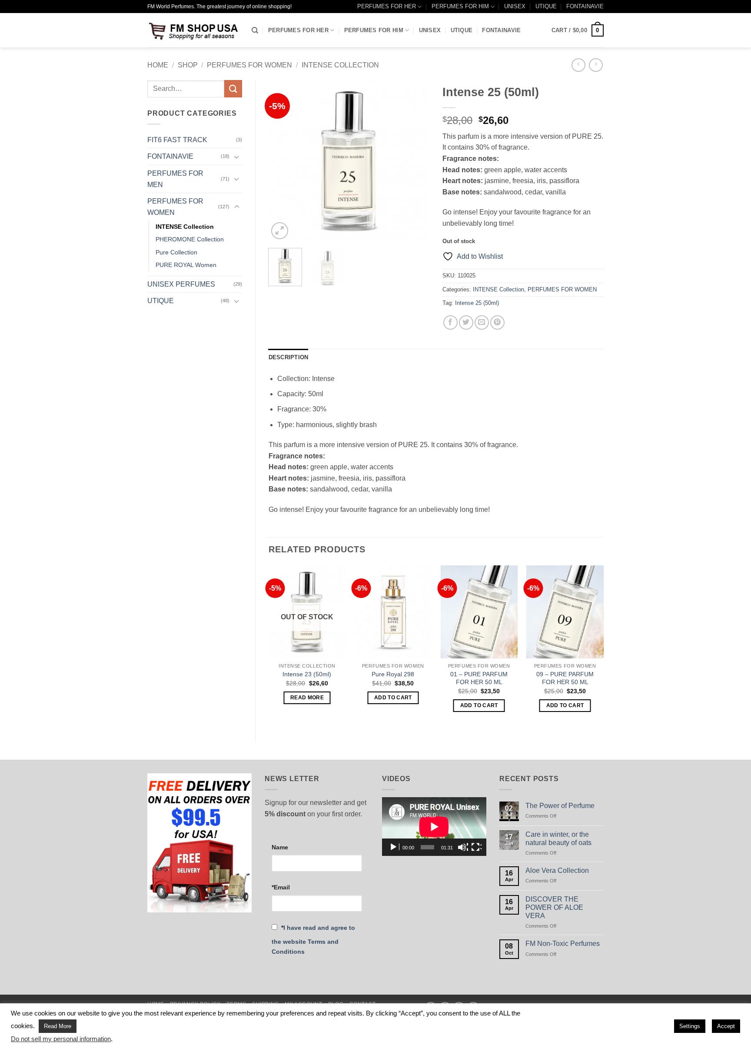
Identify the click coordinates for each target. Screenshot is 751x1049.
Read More (57, 1026)
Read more (307, 697)
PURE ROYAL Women (186, 264)
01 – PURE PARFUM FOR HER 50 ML (479, 678)
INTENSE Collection (340, 65)
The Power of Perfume (560, 805)
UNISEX (514, 6)
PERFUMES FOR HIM (460, 6)
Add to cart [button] (393, 697)
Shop (188, 65)
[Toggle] (237, 156)
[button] (578, 30)
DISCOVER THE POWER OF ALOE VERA (554, 907)
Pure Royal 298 (393, 674)
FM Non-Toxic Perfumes (562, 943)
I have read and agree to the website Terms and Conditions (313, 939)
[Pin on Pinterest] (497, 322)
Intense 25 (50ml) (477, 303)
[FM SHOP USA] (193, 30)
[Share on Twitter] (466, 322)
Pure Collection (176, 252)
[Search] (255, 30)
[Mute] (463, 847)
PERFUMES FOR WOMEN (249, 65)
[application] (434, 826)
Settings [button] (689, 1026)
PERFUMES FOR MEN (175, 179)
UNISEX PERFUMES (181, 284)
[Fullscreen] (476, 847)
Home (157, 65)
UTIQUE (546, 6)
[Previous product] (595, 65)
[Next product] (578, 65)
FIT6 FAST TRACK (177, 140)
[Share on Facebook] (450, 322)
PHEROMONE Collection (190, 239)
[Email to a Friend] (482, 322)
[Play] (394, 847)
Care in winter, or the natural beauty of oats (558, 838)
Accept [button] (726, 1026)
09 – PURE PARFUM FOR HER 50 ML (565, 678)
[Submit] (233, 88)
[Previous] (282, 161)
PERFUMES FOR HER (386, 6)
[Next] (415, 161)
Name (280, 847)
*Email (281, 887)
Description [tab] (289, 357)
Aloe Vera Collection (557, 870)
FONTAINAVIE (585, 6)
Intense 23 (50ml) (306, 674)
